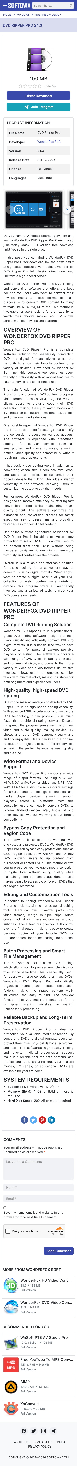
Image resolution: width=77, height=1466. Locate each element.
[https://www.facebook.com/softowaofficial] (24, 1431)
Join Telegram (41, 107)
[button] (67, 209)
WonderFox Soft (49, 142)
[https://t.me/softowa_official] (53, 1431)
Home (7, 14)
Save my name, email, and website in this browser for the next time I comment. (33, 1214)
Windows (23, 14)
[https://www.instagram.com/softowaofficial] (43, 1431)
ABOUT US (21, 1442)
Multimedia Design (48, 14)
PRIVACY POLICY (39, 1446)
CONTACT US (42, 1442)
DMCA (61, 1442)
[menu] (5, 5)
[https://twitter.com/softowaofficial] (34, 1431)
